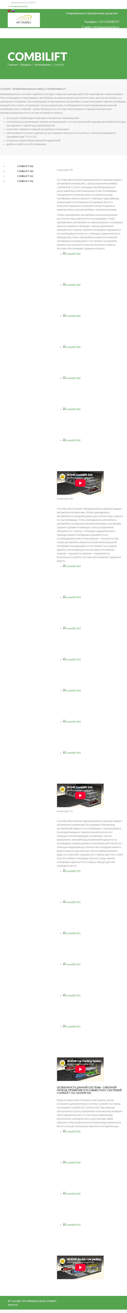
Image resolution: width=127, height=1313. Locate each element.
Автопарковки (43, 64)
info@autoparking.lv (19, 6)
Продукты (26, 64)
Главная (12, 64)
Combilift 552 (25, 181)
